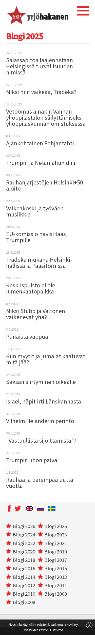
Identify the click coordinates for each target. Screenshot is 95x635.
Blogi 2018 (24, 560)
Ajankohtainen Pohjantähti (40, 143)
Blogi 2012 (24, 585)
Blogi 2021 (55, 543)
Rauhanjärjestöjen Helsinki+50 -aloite (46, 185)
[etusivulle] (37, 14)
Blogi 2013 (55, 577)
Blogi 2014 (24, 577)
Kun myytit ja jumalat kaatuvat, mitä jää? (46, 359)
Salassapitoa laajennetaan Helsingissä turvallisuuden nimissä (39, 66)
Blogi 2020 (24, 551)
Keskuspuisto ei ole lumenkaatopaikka (30, 288)
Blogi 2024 (24, 534)
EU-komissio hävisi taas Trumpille (36, 237)
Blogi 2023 (55, 534)
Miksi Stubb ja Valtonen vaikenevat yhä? (35, 314)
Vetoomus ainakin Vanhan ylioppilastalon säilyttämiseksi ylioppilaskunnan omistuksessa (46, 117)
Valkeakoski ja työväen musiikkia (35, 211)
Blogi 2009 (55, 594)
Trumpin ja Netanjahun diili (40, 163)
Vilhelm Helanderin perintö (40, 421)
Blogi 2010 (24, 594)
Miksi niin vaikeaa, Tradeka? (41, 92)
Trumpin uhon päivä (31, 460)
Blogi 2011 (55, 585)
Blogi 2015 (55, 568)
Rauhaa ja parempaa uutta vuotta (39, 483)
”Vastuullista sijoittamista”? (41, 440)
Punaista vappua (27, 336)
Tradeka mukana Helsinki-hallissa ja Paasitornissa (39, 263)
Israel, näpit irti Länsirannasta (43, 401)
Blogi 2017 (55, 560)
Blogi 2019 (55, 551)
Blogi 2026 (24, 526)
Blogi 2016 (24, 568)
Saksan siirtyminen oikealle (41, 382)
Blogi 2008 (24, 602)
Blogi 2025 (55, 526)
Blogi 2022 (24, 543)
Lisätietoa (57, 630)
